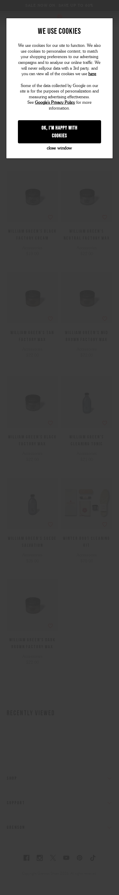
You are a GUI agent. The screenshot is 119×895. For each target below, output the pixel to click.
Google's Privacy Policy (55, 102)
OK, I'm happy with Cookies (60, 131)
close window (59, 148)
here (92, 73)
